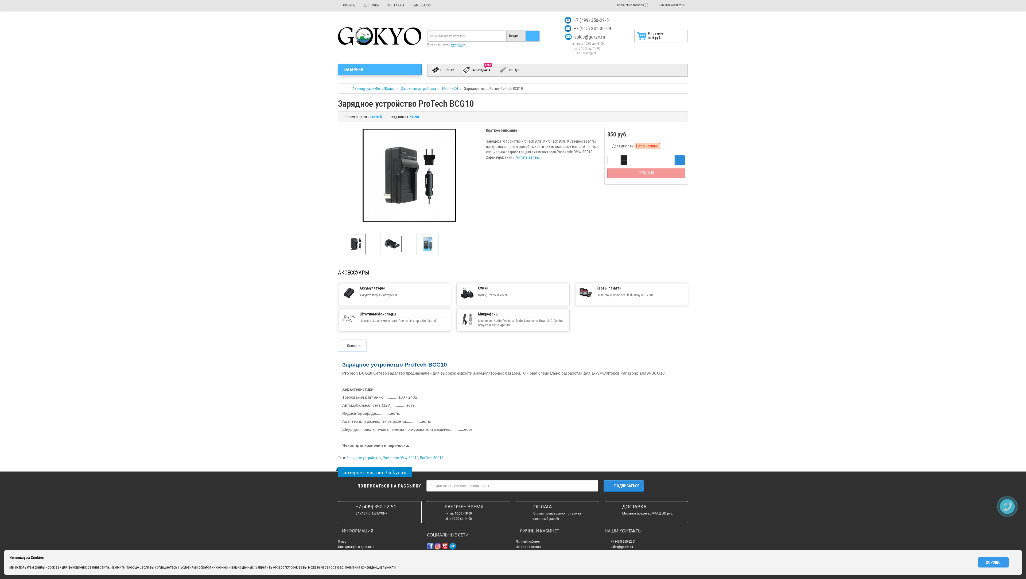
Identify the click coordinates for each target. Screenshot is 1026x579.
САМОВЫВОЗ (421, 5)
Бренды (513, 70)
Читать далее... (528, 157)
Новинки (447, 70)
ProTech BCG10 (431, 458)
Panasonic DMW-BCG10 (400, 458)
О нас (342, 541)
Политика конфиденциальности (370, 567)
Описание (354, 346)
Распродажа (481, 69)
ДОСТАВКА (371, 5)
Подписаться (626, 486)
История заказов (528, 547)
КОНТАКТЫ (395, 5)
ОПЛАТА (348, 5)
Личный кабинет (528, 541)
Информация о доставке (356, 547)
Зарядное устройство (364, 458)
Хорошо (993, 562)
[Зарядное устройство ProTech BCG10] (356, 244)
